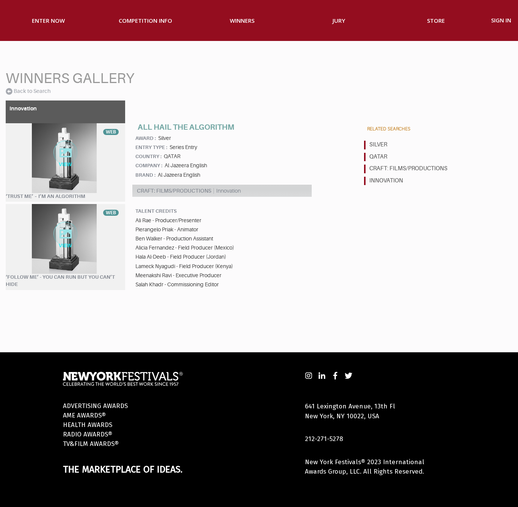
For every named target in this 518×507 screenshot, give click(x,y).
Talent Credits (156, 211)
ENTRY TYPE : (151, 147)
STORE (436, 20)
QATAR (378, 157)
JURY (339, 20)
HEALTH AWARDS (87, 425)
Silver (378, 144)
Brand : (145, 175)
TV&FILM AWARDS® (91, 444)
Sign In (501, 20)
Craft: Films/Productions (408, 168)
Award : (145, 138)
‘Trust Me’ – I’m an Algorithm (45, 196)
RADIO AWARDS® (87, 434)
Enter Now (48, 20)
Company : (148, 165)
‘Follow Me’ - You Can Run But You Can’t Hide (60, 280)
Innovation (386, 180)
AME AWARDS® (84, 415)
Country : (148, 156)
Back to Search (32, 91)
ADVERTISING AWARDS (95, 406)
